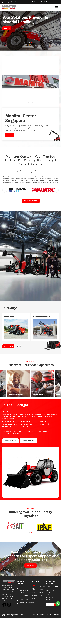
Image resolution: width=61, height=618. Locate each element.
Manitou (41, 592)
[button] (56, 7)
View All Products (8, 346)
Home (33, 585)
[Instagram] (9, 605)
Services (34, 595)
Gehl (40, 595)
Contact (34, 598)
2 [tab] (31, 42)
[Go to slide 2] (31, 532)
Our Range (33, 589)
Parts (33, 592)
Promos (41, 589)
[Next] (59, 384)
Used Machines (41, 586)
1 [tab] (29, 42)
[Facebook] (4, 605)
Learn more (7, 28)
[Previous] (2, 384)
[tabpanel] (30, 31)
